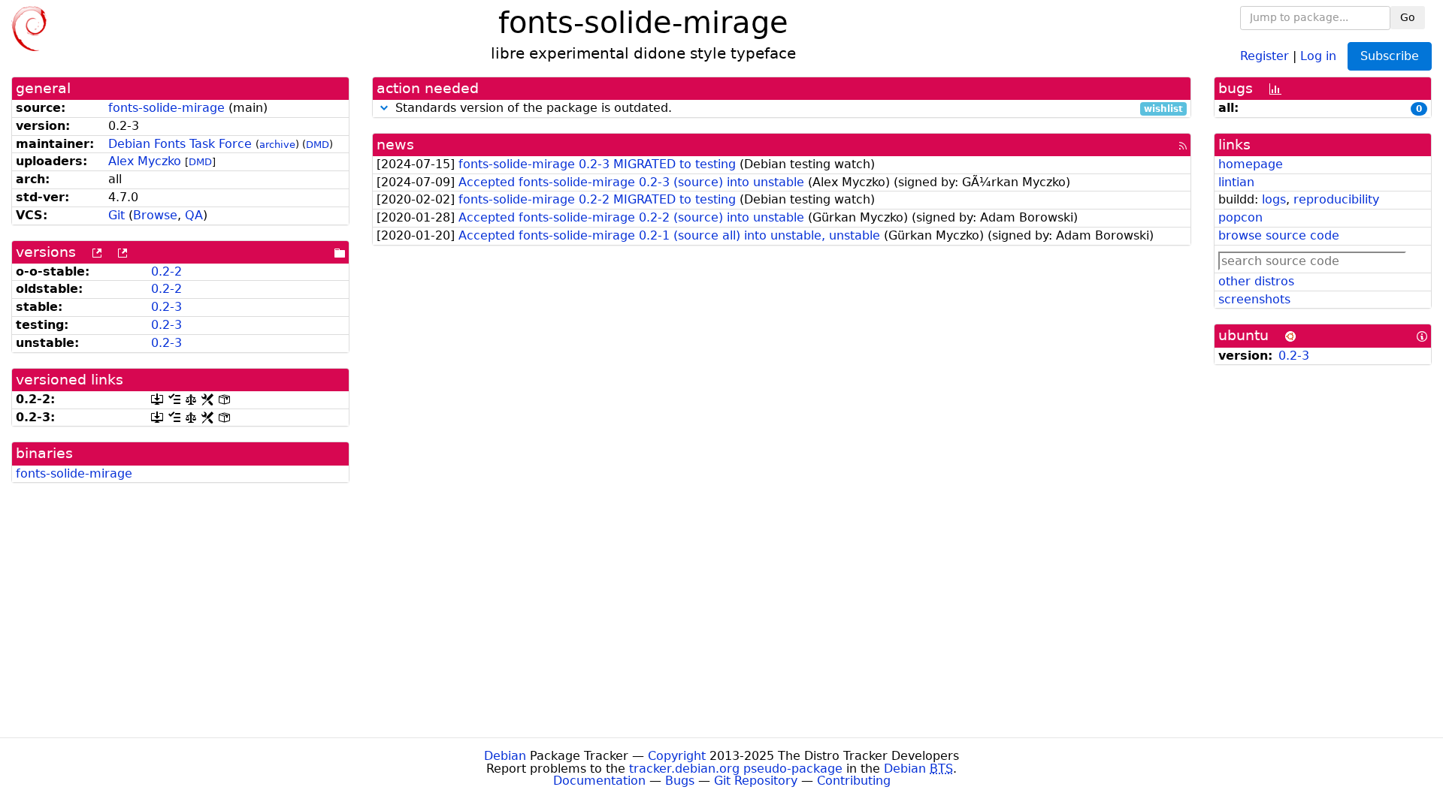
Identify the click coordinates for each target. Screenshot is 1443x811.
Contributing (854, 780)
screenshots (1254, 299)
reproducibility (1336, 199)
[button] (384, 108)
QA (194, 215)
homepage (1250, 164)
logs (1274, 199)
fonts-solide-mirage (166, 108)
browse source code (1278, 235)
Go (1407, 17)
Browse (155, 215)
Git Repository (755, 780)
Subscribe (1389, 56)
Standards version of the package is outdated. (787, 108)
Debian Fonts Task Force (180, 144)
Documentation (599, 780)
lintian (1236, 182)
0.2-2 (166, 271)
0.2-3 (166, 307)
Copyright (677, 756)
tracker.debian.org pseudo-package (736, 768)
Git (116, 215)
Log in (1318, 55)
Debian (505, 756)
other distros (1256, 281)
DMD (317, 144)
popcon (1240, 217)
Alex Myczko (144, 161)
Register (1264, 55)
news (395, 144)
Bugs (679, 780)
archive (277, 144)
